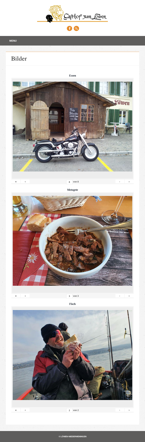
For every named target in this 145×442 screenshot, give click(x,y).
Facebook (69, 28)
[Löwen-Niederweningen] (72, 22)
